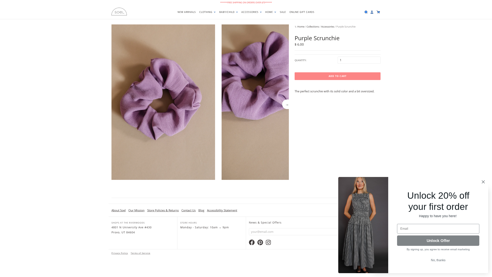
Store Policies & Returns (163, 210)
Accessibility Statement (222, 210)
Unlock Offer (438, 241)
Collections (313, 26)
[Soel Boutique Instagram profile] (268, 243)
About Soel (118, 210)
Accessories (250, 12)
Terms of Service (140, 253)
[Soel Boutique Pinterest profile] (260, 243)
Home (269, 12)
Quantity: (301, 60)
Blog (201, 210)
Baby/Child (227, 12)
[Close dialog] (483, 182)
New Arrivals (187, 12)
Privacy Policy (119, 253)
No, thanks (438, 260)
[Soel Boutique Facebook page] (252, 243)
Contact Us (188, 210)
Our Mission (136, 210)
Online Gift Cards (301, 12)
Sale (283, 12)
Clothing (206, 12)
